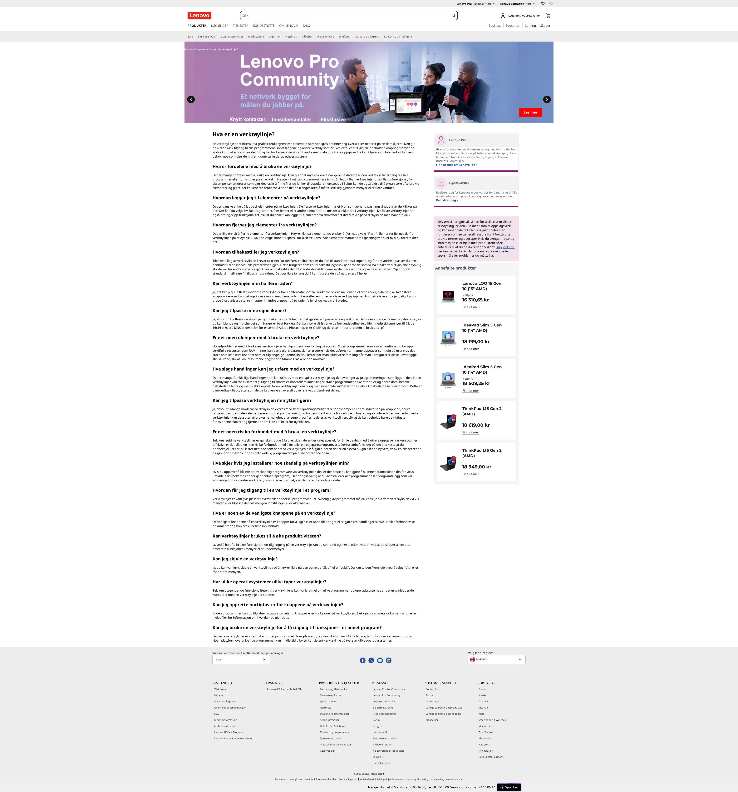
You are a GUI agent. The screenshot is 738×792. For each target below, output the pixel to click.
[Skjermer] (282, 36)
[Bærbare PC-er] (218, 36)
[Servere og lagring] (381, 36)
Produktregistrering (384, 713)
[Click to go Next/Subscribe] (264, 659)
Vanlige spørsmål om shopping (443, 713)
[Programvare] (335, 36)
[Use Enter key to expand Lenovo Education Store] (534, 3)
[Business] (502, 25)
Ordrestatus (433, 701)
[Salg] (195, 36)
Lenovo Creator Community (389, 689)
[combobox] (345, 15)
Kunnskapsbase (382, 763)
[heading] (486, 286)
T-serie (482, 689)
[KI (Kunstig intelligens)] (415, 36)
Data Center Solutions (332, 726)
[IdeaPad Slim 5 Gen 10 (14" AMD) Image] (448, 338)
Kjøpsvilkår (432, 720)
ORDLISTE (378, 757)
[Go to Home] (199, 15)
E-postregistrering (383, 707)
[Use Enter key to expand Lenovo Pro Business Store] (494, 3)
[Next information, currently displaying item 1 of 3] (547, 99)
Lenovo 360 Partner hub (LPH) (284, 689)
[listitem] (476, 295)
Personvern (281, 779)
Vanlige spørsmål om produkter (444, 707)
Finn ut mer (470, 307)
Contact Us (432, 689)
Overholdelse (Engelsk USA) (230, 707)
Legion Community (384, 701)
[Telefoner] (352, 36)
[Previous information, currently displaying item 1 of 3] (191, 99)
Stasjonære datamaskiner (334, 713)
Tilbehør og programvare (334, 732)
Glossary (200, 49)
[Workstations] (266, 36)
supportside (505, 247)
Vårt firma (220, 689)
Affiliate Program (382, 744)
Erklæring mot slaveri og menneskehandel (440, 779)
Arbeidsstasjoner (329, 720)
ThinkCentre (486, 732)
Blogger (377, 726)
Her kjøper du (380, 732)
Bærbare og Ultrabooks (333, 689)
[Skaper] (552, 25)
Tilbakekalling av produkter (335, 744)
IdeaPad (483, 707)
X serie (482, 695)
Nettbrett (325, 707)
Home (188, 49)
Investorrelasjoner (224, 701)
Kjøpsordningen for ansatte (388, 750)
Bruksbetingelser (348, 779)
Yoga (481, 713)
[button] (542, 3)
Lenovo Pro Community (386, 695)
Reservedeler (327, 750)
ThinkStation (486, 750)
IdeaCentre (485, 738)
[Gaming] (537, 25)
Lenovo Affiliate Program (228, 732)
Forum (377, 720)
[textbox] (497, 659)
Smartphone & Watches (492, 720)
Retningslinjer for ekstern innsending (396, 779)
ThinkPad (484, 701)
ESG (216, 713)
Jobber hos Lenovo (225, 726)
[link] (551, 4)
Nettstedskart (366, 779)
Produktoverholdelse (385, 738)
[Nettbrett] (299, 36)
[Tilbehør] (314, 36)
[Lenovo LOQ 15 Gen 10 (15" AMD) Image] (448, 296)
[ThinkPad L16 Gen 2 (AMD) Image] (448, 421)
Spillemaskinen (328, 701)
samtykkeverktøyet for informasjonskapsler (313, 779)
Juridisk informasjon (225, 720)
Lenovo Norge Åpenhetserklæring (233, 738)
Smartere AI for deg (331, 695)
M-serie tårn (485, 726)
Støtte (429, 695)
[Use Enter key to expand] (542, 16)
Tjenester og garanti (331, 738)
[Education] (521, 25)
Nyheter (219, 695)
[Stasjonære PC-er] (245, 36)
